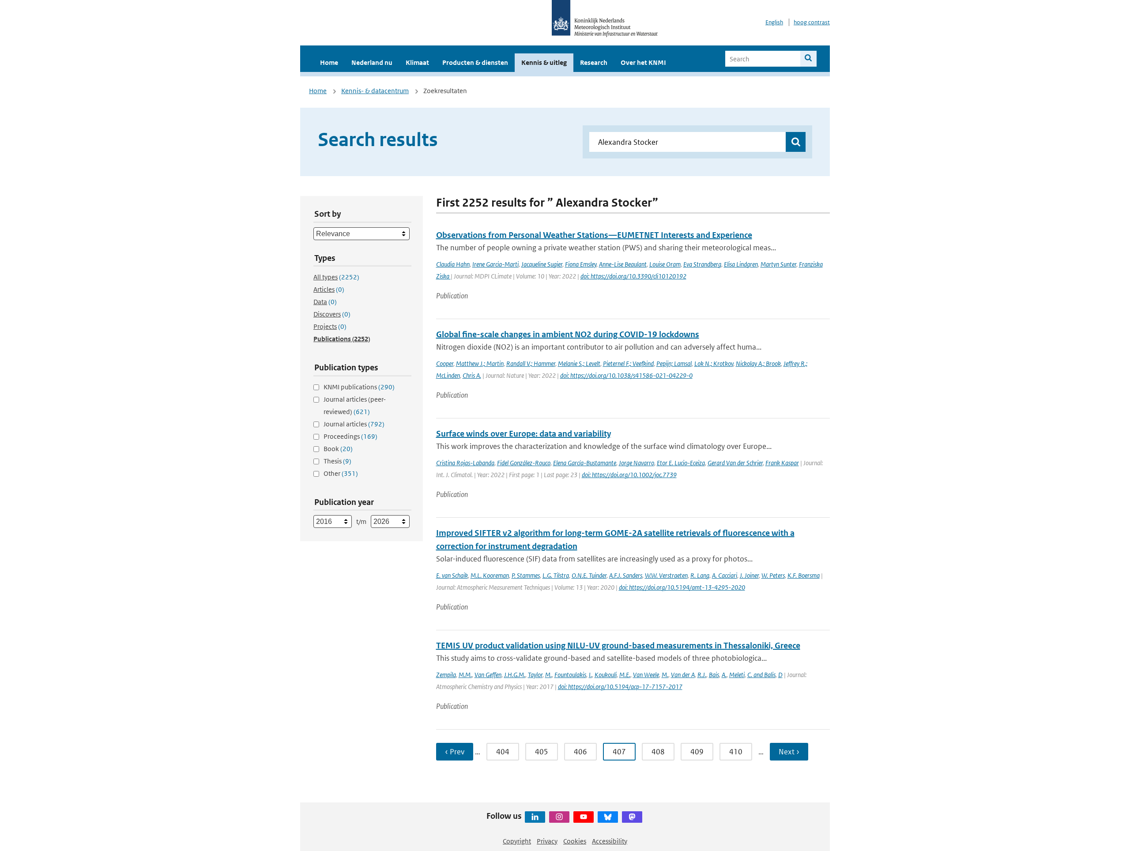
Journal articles (354, 424)
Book (338, 448)
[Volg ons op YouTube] (583, 817)
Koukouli (606, 674)
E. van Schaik (452, 575)
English (774, 22)
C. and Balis (761, 674)
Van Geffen (488, 674)
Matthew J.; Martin (480, 363)
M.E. (624, 674)
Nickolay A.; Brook (758, 363)
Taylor (535, 674)
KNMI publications (359, 387)
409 (697, 752)
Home (329, 62)
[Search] (808, 59)
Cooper (444, 363)
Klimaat (417, 62)
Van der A (683, 674)
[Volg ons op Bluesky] (608, 817)
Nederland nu (371, 62)
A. (724, 674)
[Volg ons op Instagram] (559, 817)
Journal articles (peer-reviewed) (355, 405)
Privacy (547, 841)
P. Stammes (526, 575)
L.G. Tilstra (555, 575)
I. (590, 674)
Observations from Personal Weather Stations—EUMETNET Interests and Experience (594, 235)
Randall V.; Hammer (530, 363)
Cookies (574, 841)
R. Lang (699, 575)
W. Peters (773, 575)
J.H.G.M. (514, 674)
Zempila (446, 674)
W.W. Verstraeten (666, 575)
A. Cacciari (724, 575)
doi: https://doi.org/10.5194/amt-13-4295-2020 (682, 587)
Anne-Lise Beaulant (623, 264)
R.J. (701, 674)
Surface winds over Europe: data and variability (523, 434)
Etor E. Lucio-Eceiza (681, 463)
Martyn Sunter (778, 264)
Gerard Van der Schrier (735, 463)
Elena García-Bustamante (584, 463)
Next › (789, 752)
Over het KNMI (643, 62)
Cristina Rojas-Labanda (465, 463)
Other (341, 473)
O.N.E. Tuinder (589, 575)
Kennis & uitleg (544, 62)
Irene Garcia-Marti (495, 264)
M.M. (465, 674)
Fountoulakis (570, 674)
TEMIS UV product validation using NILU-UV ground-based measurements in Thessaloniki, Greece (618, 645)
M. (548, 674)
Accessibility (609, 841)
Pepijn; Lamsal (674, 363)
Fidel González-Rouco (523, 463)
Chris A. (472, 375)
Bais (714, 674)
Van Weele (646, 674)
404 (502, 752)
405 (541, 752)
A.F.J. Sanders (625, 575)
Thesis (337, 461)
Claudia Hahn (453, 264)
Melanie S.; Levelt (579, 363)
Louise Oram (665, 264)
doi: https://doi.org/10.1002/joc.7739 (629, 475)
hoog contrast (812, 22)
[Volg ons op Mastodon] (632, 817)
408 (658, 752)
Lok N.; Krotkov (713, 363)
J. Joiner (749, 575)
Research (593, 62)
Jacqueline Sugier (541, 264)
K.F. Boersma (803, 575)
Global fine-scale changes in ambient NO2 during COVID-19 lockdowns (567, 334)
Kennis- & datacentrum (375, 91)
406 (580, 752)
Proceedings (350, 436)
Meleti (737, 674)
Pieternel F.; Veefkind (628, 363)
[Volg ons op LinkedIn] (535, 817)
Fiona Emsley (580, 264)
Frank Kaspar (782, 463)
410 (735, 752)
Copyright (517, 841)
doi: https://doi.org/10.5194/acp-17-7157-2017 (620, 686)
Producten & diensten (475, 62)
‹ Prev (454, 752)
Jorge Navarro (636, 463)
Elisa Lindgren (741, 264)
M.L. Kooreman (490, 575)
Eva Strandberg (702, 264)
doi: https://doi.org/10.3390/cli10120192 (633, 276)
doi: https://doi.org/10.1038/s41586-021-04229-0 (626, 375)
